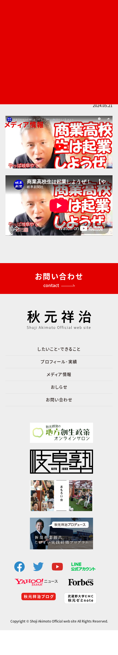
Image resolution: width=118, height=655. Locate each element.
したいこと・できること (59, 349)
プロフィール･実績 (59, 362)
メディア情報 (59, 374)
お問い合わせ (59, 400)
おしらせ (59, 387)
